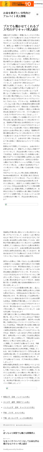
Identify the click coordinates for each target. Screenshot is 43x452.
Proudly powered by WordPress (13, 449)
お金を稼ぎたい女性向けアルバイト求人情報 (17, 14)
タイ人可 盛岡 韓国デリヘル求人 (16, 402)
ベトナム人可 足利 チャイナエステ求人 (19, 407)
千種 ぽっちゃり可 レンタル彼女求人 (18, 418)
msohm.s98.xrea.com (25, 425)
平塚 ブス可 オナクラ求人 (14, 413)
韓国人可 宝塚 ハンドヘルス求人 (16, 397)
